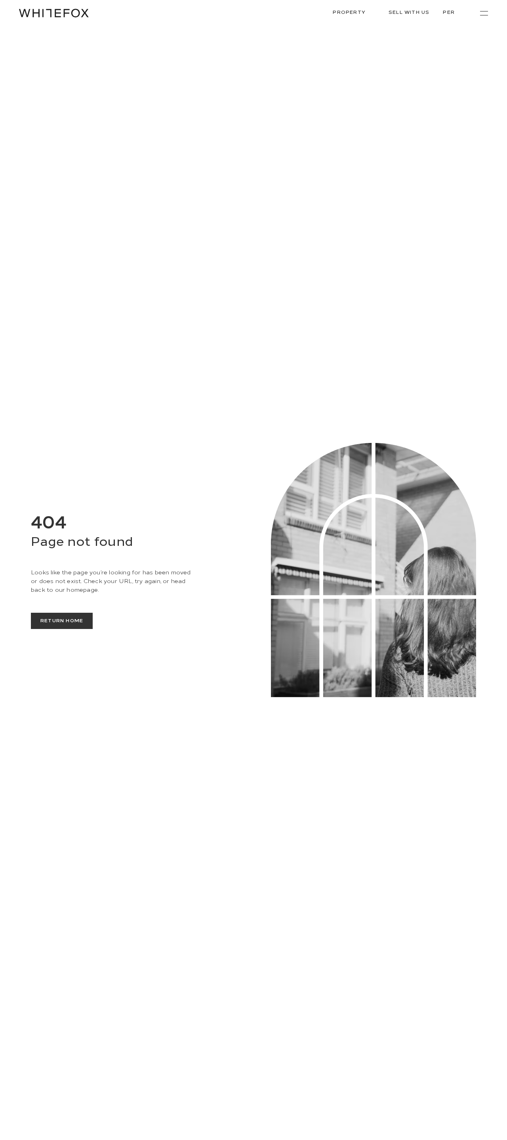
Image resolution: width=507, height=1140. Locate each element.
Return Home (61, 620)
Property (349, 11)
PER (449, 11)
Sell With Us (409, 11)
